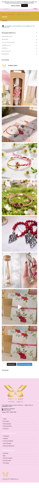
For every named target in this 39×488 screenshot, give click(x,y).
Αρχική (4, 418)
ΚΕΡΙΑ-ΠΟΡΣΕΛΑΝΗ (7, 36)
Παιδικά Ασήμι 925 (6, 51)
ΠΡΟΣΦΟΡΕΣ (5, 39)
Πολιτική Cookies (7, 460)
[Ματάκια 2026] (19, 307)
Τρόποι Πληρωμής (7, 443)
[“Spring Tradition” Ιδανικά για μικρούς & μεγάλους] (19, 197)
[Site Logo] (5, 474)
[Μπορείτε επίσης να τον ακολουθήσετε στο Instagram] (19, 124)
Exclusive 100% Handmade (8, 42)
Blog (4, 455)
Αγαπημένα (5, 438)
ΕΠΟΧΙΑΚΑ (5, 48)
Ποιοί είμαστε (6, 421)
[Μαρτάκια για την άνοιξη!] (19, 343)
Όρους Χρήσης (15, 5)
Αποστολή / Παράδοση (8, 441)
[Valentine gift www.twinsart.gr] (19, 270)
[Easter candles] (19, 88)
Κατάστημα (5, 453)
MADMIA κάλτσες (6, 45)
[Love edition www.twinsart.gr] (19, 234)
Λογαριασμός (6, 436)
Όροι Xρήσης (6, 463)
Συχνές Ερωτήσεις (7, 423)
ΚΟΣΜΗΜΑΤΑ (5, 54)
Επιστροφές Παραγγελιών (8, 445)
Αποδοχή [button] (24, 5)
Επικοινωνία (5, 428)
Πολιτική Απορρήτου (7, 458)
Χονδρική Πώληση (7, 426)
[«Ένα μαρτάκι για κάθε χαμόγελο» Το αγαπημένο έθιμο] (19, 161)
